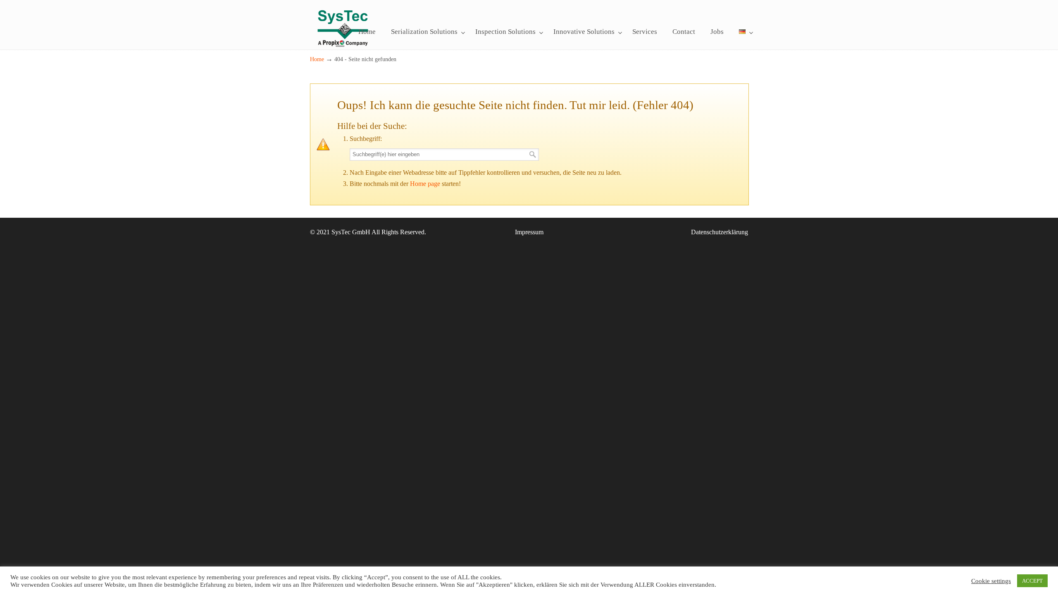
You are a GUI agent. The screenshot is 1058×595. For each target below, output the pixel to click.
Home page (425, 183)
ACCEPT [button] (1032, 581)
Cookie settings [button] (991, 581)
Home (317, 59)
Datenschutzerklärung (719, 232)
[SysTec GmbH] (343, 52)
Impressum (529, 232)
